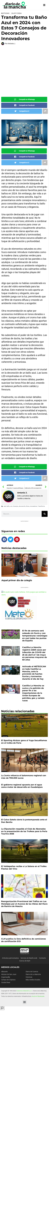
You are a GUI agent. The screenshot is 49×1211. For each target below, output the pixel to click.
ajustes (22, 1203)
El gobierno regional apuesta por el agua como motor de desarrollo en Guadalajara (22, 786)
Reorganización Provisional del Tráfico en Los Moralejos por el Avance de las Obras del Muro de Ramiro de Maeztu (24, 904)
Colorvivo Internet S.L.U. (24, 991)
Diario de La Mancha (33, 974)
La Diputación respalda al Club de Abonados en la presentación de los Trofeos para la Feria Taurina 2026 (24, 831)
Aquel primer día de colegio (16, 580)
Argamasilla (5, 977)
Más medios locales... (34, 980)
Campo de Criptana (8, 980)
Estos (27, 506)
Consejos (15, 506)
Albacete (4, 972)
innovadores (33, 506)
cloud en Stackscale (38, 996)
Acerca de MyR (24, 961)
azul (5, 506)
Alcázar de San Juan (8, 974)
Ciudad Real (5, 982)
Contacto (42, 958)
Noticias (5, 13)
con (11, 506)
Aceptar (7, 1207)
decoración (22, 506)
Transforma (41, 506)
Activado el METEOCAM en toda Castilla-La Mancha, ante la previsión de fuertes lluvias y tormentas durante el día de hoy (34, 672)
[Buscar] (45, 514)
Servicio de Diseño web (29, 958)
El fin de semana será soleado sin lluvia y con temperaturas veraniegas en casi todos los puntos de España (34, 636)
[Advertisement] (24, 71)
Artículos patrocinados (10, 958)
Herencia (29, 977)
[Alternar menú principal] (44, 5)
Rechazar (19, 1207)
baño (8, 506)
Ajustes (30, 1207)
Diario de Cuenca (32, 972)
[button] (25, 1002)
